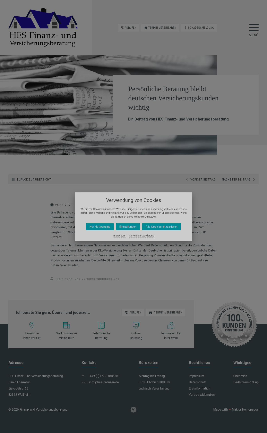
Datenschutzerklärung (141, 235)
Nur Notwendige (100, 226)
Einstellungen (127, 226)
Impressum (119, 235)
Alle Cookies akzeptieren (161, 226)
